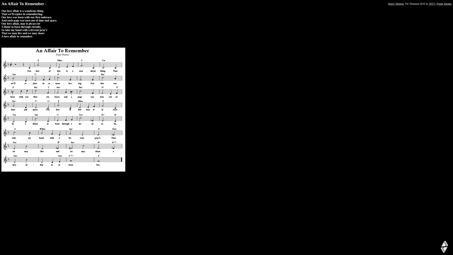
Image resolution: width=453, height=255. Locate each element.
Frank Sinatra (444, 3)
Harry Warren (396, 3)
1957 (431, 3)
